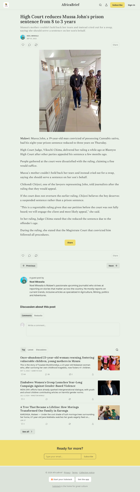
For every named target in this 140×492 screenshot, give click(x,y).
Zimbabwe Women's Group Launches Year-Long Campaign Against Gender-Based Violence (51, 384)
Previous (30, 265)
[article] (70, 366)
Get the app (83, 479)
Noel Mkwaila (33, 36)
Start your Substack (62, 479)
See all (25, 431)
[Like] (23, 45)
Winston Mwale (38, 396)
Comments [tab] (27, 315)
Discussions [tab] (41, 350)
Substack (56, 486)
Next (111, 265)
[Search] (100, 5)
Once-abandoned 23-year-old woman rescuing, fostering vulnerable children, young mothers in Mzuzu (57, 359)
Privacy (67, 472)
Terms (75, 472)
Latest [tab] (30, 350)
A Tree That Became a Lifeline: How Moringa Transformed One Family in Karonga (49, 408)
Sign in (131, 5)
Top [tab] (23, 350)
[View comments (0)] (29, 45)
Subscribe (117, 5)
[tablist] (32, 315)
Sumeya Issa (36, 371)
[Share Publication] (106, 5)
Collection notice (86, 472)
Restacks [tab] (38, 315)
